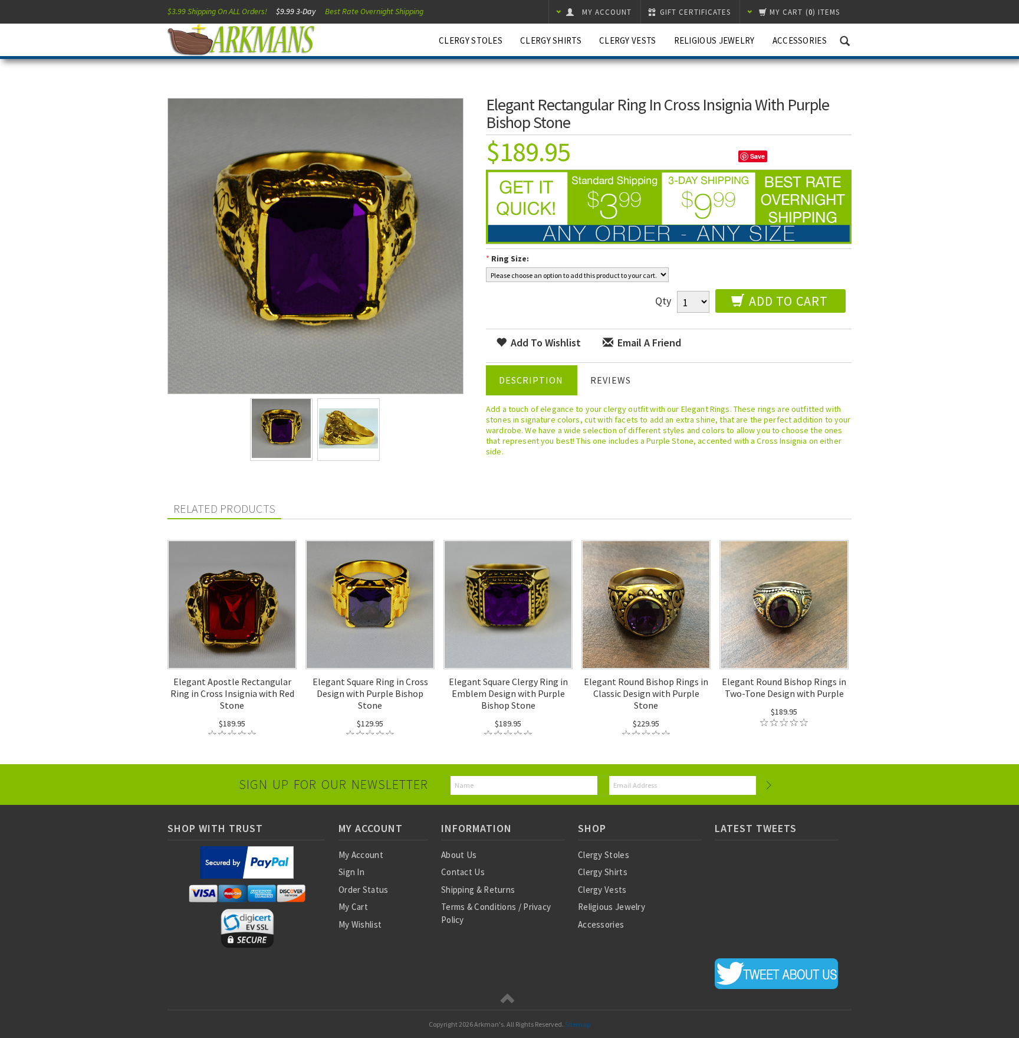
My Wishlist (360, 924)
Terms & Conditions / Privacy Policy (496, 913)
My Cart (353, 906)
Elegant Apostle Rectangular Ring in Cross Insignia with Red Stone (232, 693)
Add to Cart (787, 301)
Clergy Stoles (470, 40)
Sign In (351, 871)
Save (757, 156)
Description (531, 380)
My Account (360, 854)
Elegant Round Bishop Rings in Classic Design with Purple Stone (646, 693)
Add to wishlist (544, 342)
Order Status (363, 889)
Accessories (800, 40)
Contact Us (463, 871)
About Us (458, 854)
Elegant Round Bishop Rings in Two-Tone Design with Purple (784, 687)
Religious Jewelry (714, 40)
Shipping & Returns (478, 889)
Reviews (610, 380)
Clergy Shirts (550, 40)
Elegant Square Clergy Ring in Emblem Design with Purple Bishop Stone (508, 693)
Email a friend (648, 342)
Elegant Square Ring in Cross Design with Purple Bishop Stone (370, 693)
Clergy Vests (627, 40)
